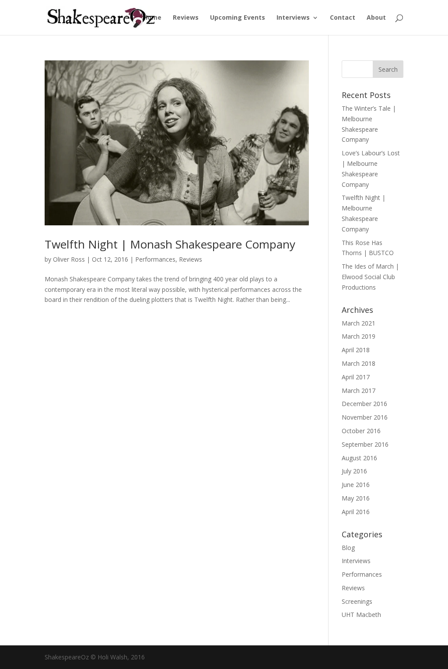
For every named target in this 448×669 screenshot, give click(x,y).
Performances (155, 259)
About (376, 17)
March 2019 (358, 336)
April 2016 (356, 512)
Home (152, 17)
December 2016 (364, 403)
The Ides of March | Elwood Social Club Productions (370, 276)
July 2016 (354, 471)
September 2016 (365, 444)
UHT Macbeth (361, 614)
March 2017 (358, 390)
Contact (342, 17)
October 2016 (361, 431)
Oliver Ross (69, 259)
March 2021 (358, 323)
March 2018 (358, 363)
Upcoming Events (237, 17)
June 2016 (356, 484)
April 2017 (356, 377)
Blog (348, 547)
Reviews (186, 17)
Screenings (357, 601)
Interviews (293, 17)
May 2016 (356, 498)
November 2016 (365, 417)
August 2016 (359, 458)
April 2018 (356, 350)
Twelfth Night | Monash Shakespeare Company (170, 244)
